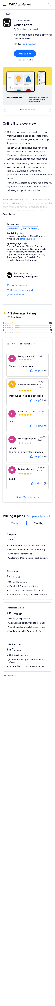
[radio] (15, 523)
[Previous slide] (5, 109)
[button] (21, 233)
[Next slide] (50, 109)
